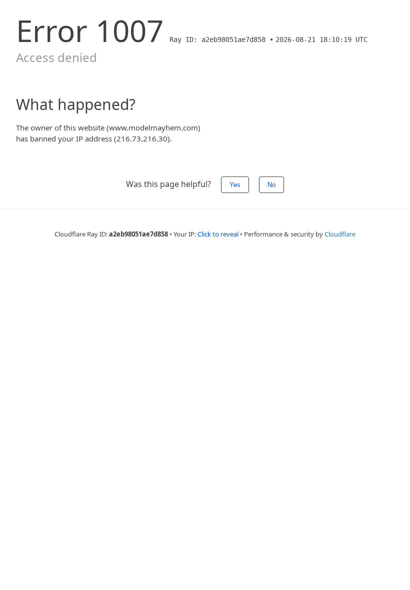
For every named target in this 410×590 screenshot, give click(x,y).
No (272, 184)
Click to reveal (218, 234)
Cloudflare (340, 234)
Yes (235, 184)
